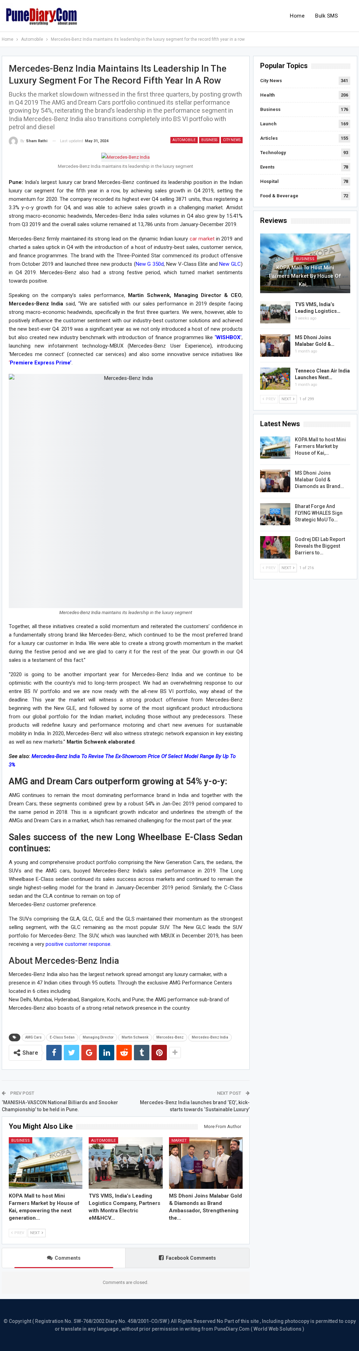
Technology (273, 152)
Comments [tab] (68, 1258)
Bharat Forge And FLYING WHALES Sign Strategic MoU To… (319, 512)
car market (202, 239)
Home (297, 16)
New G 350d (150, 264)
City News (232, 140)
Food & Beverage (279, 195)
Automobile (184, 140)
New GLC (230, 264)
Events (267, 167)
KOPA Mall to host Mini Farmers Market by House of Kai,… (305, 276)
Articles (269, 138)
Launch (268, 123)
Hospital (269, 181)
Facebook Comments (191, 1258)
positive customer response (78, 944)
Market (179, 1140)
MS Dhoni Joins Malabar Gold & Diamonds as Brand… (319, 479)
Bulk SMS (326, 16)
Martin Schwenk (135, 1037)
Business (209, 140)
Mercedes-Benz (170, 1037)
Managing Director (98, 1037)
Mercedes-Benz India (210, 1037)
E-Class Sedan (62, 1037)
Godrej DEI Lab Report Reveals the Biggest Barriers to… (320, 545)
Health (267, 95)
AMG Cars (33, 1037)
